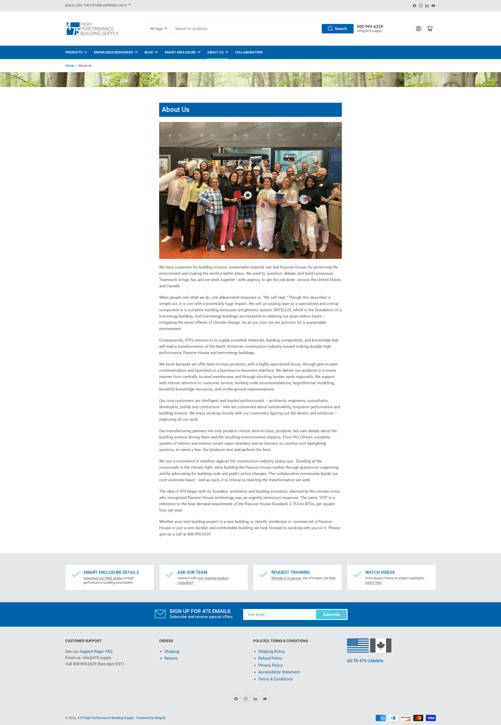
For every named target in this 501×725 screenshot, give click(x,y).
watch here (373, 582)
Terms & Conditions (275, 679)
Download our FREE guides (103, 578)
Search (341, 28)
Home (69, 66)
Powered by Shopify (151, 718)
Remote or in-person (286, 578)
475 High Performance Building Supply (105, 718)
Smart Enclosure (180, 52)
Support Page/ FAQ (96, 651)
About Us (215, 52)
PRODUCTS (73, 52)
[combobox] (262, 28)
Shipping (171, 651)
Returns (171, 658)
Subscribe (331, 614)
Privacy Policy (270, 665)
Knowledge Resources (113, 52)
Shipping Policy (271, 651)
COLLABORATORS (249, 52)
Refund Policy (270, 658)
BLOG (149, 52)
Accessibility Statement (279, 672)
